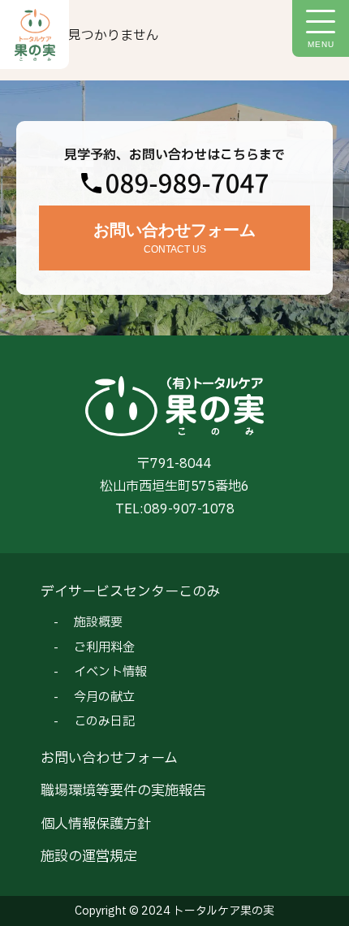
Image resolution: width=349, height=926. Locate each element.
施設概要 (98, 622)
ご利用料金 (104, 647)
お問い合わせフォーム (109, 758)
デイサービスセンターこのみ (130, 592)
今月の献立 (104, 697)
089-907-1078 (189, 509)
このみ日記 (104, 721)
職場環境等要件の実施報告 (123, 791)
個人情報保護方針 (96, 824)
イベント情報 (110, 672)
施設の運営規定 (89, 856)
